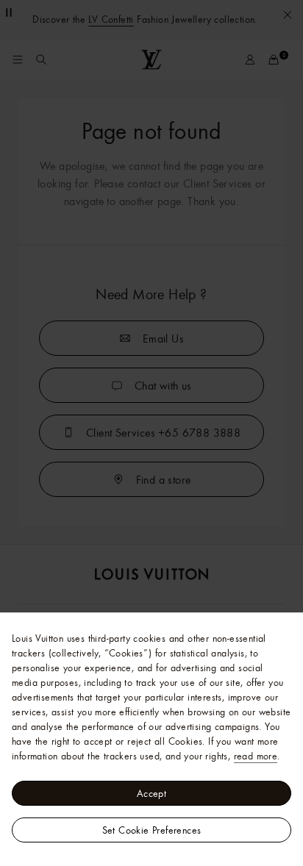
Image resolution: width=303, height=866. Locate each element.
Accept (151, 793)
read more (256, 755)
